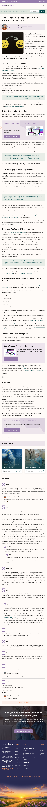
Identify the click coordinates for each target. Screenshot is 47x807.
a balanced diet (28, 102)
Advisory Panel (17, 758)
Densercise (25, 765)
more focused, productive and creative (27, 260)
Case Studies (18, 765)
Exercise (17, 11)
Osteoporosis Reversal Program (19, 366)
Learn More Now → (11, 359)
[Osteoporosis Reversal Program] (23, 130)
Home (16, 748)
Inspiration (9, 11)
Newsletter (17, 768)
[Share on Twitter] (4, 437)
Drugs (2, 11)
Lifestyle (14, 11)
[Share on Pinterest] (6, 437)
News (21, 11)
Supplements (25, 11)
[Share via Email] (10, 437)
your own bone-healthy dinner (26, 273)
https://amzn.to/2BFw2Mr (10, 617)
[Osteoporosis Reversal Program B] (23, 426)
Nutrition (5, 11)
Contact (42, 750)
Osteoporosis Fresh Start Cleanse (29, 758)
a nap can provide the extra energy (18, 232)
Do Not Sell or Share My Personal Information (31, 776)
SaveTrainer (26, 768)
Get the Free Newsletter (23, 731)
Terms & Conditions (19, 778)
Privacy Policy (8, 776)
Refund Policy (28, 778)
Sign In (42, 1)
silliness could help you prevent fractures (14, 106)
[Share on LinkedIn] (8, 437)
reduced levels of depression (36, 320)
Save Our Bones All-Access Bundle (29, 749)
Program (24, 368)
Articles (16, 751)
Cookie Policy (17, 776)
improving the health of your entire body (34, 370)
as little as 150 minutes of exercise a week (15, 323)
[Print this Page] (12, 437)
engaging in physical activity (16, 102)
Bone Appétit (26, 762)
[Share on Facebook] (3, 437)
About (16, 754)
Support (42, 753)
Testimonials (18, 762)
